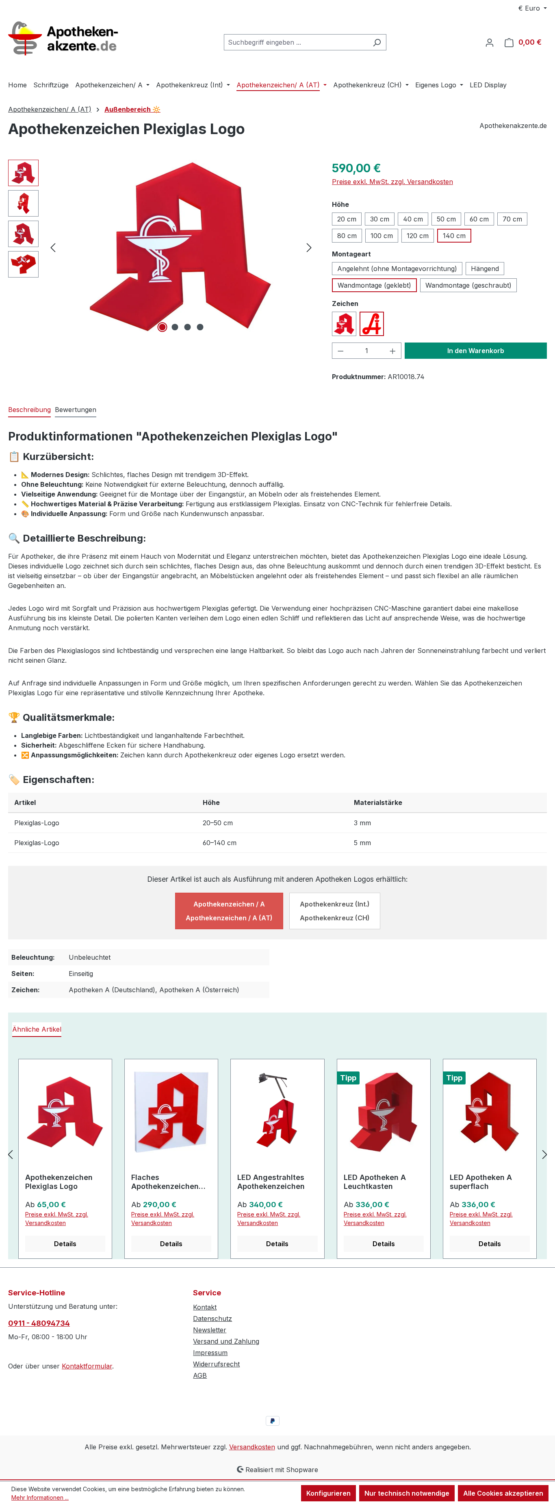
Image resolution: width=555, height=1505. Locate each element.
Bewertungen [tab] (75, 410)
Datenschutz (212, 1318)
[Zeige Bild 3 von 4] (187, 327)
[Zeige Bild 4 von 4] (200, 327)
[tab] (29, 410)
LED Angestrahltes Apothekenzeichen (271, 1182)
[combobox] (296, 42)
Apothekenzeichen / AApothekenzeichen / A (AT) (229, 911)
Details (65, 1244)
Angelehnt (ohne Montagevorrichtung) (397, 269)
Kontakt (205, 1307)
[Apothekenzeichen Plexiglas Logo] (181, 247)
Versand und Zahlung (226, 1341)
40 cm (413, 219)
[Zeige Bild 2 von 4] (174, 327)
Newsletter (209, 1330)
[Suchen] (376, 42)
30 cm (379, 219)
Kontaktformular (87, 1366)
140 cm (454, 236)
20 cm (346, 219)
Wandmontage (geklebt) (374, 285)
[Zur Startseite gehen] (69, 41)
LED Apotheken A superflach (481, 1182)
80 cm (347, 236)
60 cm (479, 219)
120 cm (418, 236)
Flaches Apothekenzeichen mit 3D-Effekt (165, 1182)
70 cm (512, 219)
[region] (162, 247)
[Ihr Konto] (489, 42)
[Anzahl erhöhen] (392, 351)
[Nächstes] (309, 247)
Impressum (210, 1353)
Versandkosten (252, 1447)
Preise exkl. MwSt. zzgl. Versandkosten (392, 182)
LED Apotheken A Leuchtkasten (375, 1182)
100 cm (382, 236)
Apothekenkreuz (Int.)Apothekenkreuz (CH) (335, 911)
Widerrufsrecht (216, 1364)
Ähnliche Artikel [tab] (36, 1029)
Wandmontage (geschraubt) (468, 285)
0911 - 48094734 (39, 1323)
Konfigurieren (328, 1493)
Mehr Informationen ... (40, 1497)
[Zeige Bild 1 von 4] (162, 327)
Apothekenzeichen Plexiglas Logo (59, 1182)
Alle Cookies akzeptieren (503, 1493)
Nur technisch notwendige (406, 1493)
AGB (200, 1375)
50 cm (446, 219)
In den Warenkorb (475, 351)
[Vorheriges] (53, 247)
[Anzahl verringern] (340, 351)
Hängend (485, 269)
